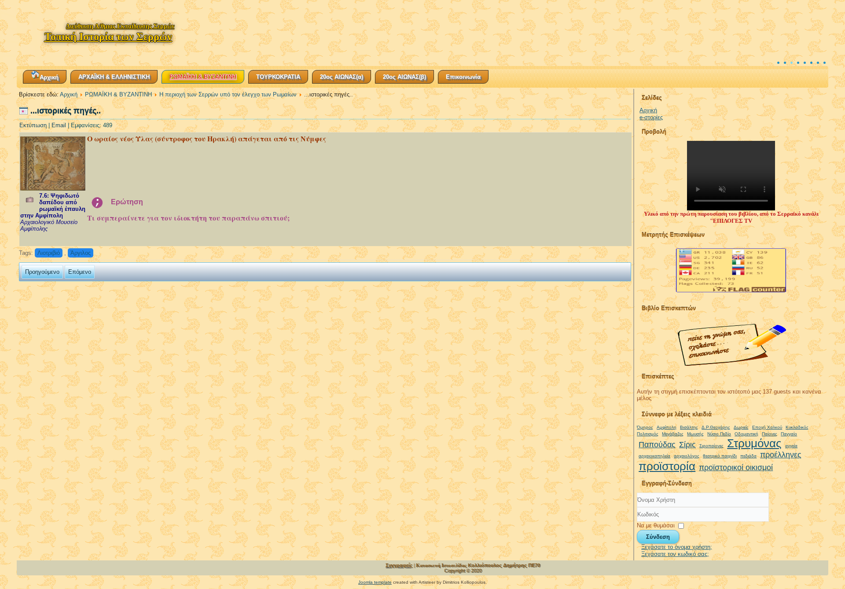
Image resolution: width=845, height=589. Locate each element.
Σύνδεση (658, 537)
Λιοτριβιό (48, 253)
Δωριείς (741, 427)
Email (59, 125)
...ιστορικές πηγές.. (65, 111)
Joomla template (375, 582)
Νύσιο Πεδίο (719, 433)
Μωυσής (695, 433)
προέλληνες (780, 454)
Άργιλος (80, 253)
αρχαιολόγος (686, 455)
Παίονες (769, 433)
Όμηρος (645, 427)
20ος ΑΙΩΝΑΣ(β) (404, 77)
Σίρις (687, 444)
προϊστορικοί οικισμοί (736, 467)
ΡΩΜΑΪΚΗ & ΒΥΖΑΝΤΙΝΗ (202, 77)
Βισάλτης (689, 427)
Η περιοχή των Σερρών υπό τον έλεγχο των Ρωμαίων (228, 94)
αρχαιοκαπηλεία (654, 455)
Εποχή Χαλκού (767, 427)
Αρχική (49, 77)
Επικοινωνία (463, 77)
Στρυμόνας (754, 443)
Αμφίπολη (666, 427)
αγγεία (791, 445)
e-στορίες (651, 117)
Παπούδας (657, 444)
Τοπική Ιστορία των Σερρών (108, 36)
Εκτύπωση (33, 125)
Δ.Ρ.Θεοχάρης (716, 427)
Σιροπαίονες (711, 445)
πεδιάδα (748, 455)
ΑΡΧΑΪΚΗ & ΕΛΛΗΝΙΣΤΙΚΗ (114, 77)
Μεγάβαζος (672, 433)
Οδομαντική (746, 433)
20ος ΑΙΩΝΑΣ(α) (341, 77)
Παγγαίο (789, 433)
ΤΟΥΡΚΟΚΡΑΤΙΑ (278, 77)
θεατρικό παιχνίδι (720, 455)
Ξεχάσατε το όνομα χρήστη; (676, 547)
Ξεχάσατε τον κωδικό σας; (675, 554)
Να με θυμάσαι (656, 525)
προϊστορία (667, 466)
